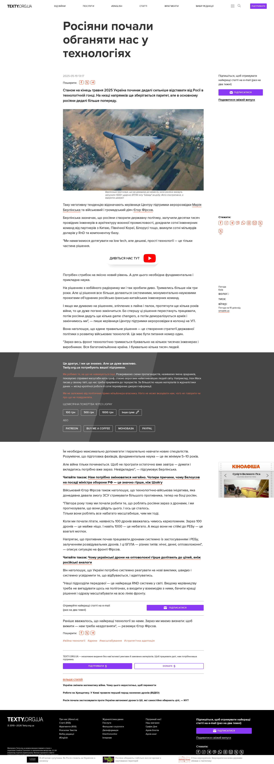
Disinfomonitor (109, 734)
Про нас (63, 719)
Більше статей (73, 679)
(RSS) (68, 722)
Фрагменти (65, 726)
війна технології (75, 640)
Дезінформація (110, 730)
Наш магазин (152, 722)
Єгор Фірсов (143, 210)
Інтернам (107, 737)
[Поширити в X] (87, 82)
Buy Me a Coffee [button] (98, 428)
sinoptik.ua (223, 310)
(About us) (73, 719)
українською (27, 753)
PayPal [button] (147, 428)
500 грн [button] (89, 412)
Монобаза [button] (126, 428)
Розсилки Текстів (68, 730)
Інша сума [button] (128, 412)
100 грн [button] (70, 412)
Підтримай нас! (153, 719)
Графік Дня (151, 726)
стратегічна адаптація (140, 640)
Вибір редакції (66, 734)
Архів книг (151, 734)
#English (63, 737)
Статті (62, 722)
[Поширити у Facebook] (81, 82)
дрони (93, 640)
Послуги (106, 722)
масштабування (111, 640)
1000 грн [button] (107, 412)
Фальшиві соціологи (113, 726)
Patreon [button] (72, 428)
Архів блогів (152, 730)
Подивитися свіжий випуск (236, 100)
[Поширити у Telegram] (93, 82)
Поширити (70, 83)
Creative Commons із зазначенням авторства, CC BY (36, 750)
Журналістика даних (112, 719)
